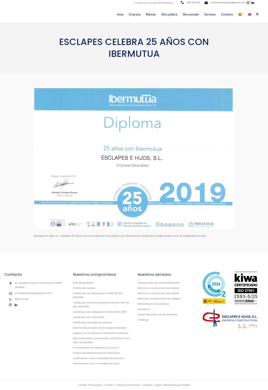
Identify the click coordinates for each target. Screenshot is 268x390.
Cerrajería (144, 309)
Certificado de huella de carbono (93, 322)
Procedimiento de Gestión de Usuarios (96, 347)
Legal (158, 385)
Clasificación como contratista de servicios (98, 358)
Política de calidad (84, 288)
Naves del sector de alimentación (158, 314)
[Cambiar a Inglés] (250, 14)
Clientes (82, 385)
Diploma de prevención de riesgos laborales (99, 327)
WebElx (186, 385)
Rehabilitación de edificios (153, 304)
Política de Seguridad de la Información (96, 353)
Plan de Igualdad (83, 282)
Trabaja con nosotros (146, 2)
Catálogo (143, 319)
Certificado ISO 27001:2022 (88, 317)
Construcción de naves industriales (158, 282)
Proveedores (166, 2)
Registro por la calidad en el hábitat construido (101, 333)
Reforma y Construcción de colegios (159, 298)
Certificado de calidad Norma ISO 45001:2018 (99, 312)
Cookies (108, 385)
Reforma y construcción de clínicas (158, 288)
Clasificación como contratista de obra (96, 363)
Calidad (147, 385)
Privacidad (95, 385)
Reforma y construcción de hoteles (158, 293)
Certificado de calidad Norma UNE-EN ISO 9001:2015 (97, 295)
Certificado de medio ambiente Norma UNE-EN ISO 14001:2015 (101, 304)
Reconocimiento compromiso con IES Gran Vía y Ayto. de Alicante (101, 340)
